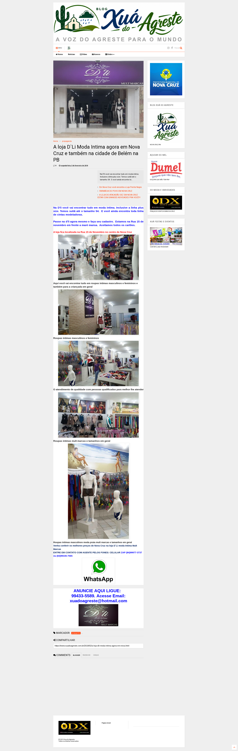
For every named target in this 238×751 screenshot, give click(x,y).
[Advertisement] (74, 187)
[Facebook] (172, 48)
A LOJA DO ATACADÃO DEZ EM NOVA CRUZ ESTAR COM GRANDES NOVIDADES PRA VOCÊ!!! (118, 196)
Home (60, 54)
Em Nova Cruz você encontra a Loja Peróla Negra (120, 187)
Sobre (110, 54)
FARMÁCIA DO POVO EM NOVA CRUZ (115, 191)
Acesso (97, 54)
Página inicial (106, 723)
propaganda (67, 141)
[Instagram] (168, 48)
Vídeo (84, 54)
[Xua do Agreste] (69, 49)
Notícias (71, 54)
